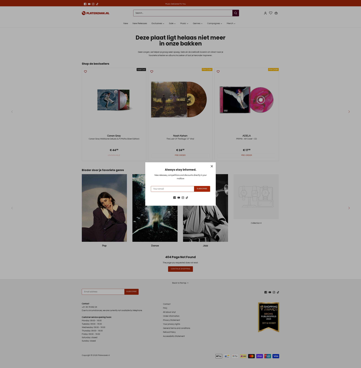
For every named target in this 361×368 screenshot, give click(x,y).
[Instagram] (183, 197)
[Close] (212, 166)
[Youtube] (179, 197)
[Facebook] (174, 197)
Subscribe (202, 189)
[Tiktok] (187, 197)
